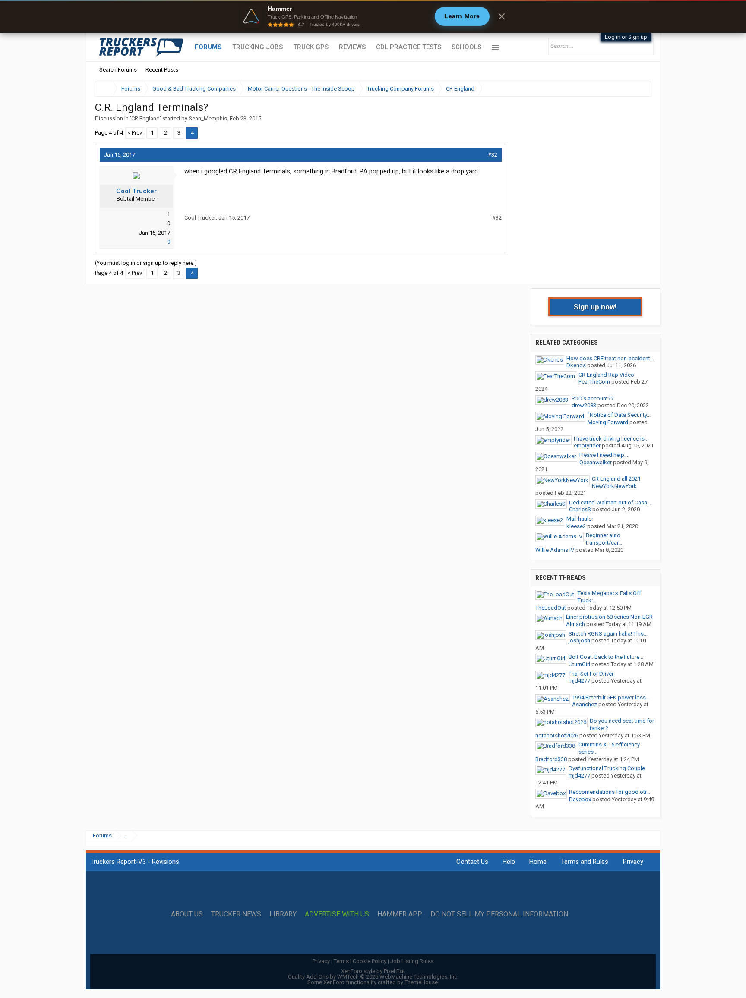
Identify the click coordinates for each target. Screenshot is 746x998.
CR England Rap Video (606, 374)
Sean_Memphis (208, 118)
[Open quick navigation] (638, 88)
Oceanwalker (595, 462)
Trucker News (236, 914)
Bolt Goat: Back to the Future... (606, 657)
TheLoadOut (550, 607)
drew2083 (584, 405)
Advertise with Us (337, 914)
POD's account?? (593, 398)
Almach (575, 624)
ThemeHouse (421, 982)
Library (283, 914)
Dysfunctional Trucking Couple (607, 768)
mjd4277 (579, 680)
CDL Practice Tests (408, 47)
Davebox (580, 799)
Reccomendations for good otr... (609, 792)
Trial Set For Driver (591, 674)
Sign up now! (595, 306)
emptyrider (587, 445)
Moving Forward (608, 422)
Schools (466, 47)
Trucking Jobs (257, 47)
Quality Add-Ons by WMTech (373, 976)
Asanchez (584, 704)
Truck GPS (311, 47)
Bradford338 (551, 759)
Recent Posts (161, 69)
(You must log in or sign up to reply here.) (146, 263)
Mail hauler (579, 519)
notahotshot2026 (556, 735)
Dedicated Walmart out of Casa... (610, 502)
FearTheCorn (594, 381)
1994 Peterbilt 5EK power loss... (611, 697)
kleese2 (576, 526)
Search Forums (118, 69)
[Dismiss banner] (501, 16)
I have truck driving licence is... (611, 438)
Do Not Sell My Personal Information (499, 914)
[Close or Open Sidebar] (628, 88)
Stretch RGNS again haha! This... (608, 633)
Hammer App (399, 914)
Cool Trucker (136, 191)
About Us (187, 914)
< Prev (134, 132)
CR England (145, 118)
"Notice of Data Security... (619, 415)
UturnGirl (579, 664)
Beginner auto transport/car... (604, 539)
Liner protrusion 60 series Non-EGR (609, 617)
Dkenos (576, 365)
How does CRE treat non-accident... (610, 358)
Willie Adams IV (554, 550)
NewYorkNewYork (614, 486)
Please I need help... (603, 455)
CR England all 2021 (616, 478)
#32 (492, 154)
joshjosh (579, 640)
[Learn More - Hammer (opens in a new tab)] (373, 16)
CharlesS (580, 509)
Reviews (352, 47)
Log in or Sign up (626, 37)
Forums (208, 47)
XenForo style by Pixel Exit (373, 971)
